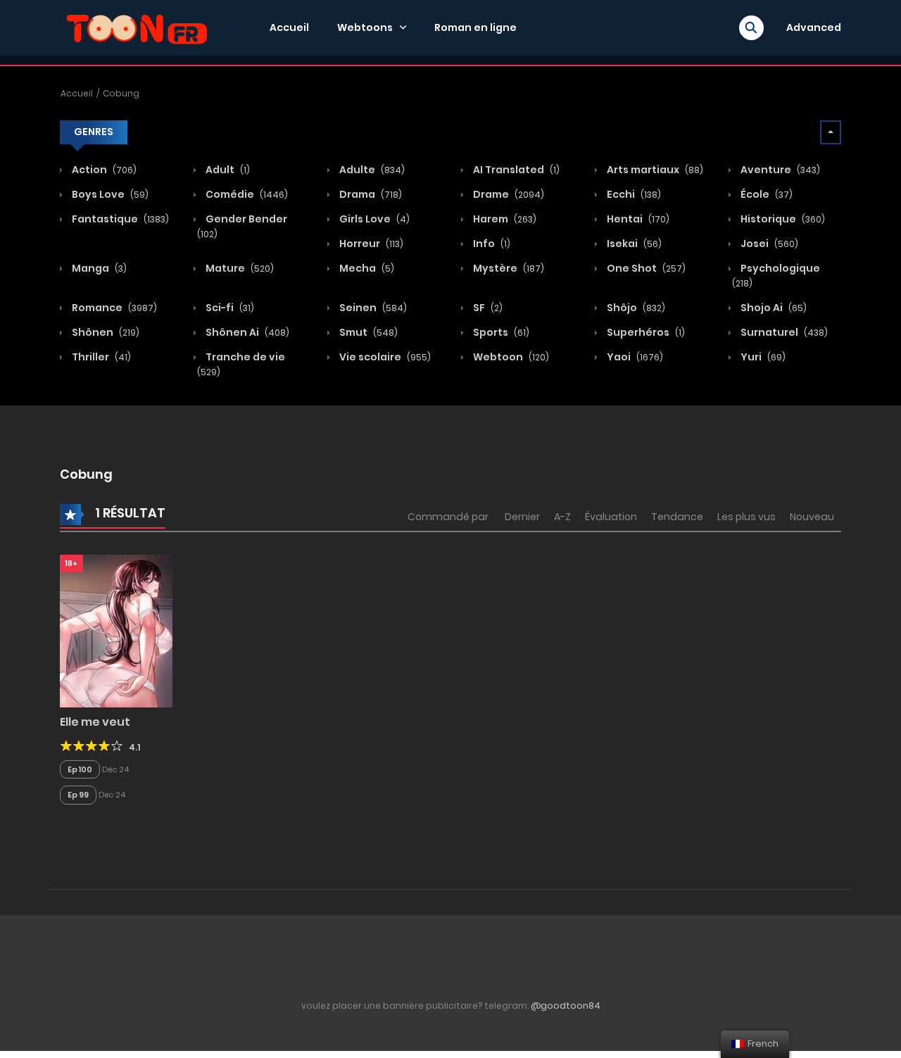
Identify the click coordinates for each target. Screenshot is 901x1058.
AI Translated (515, 170)
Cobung (121, 93)
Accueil (289, 27)
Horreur (370, 244)
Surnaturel (783, 332)
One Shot (645, 268)
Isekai (633, 244)
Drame (507, 194)
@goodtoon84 (565, 1006)
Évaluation (611, 517)
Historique (781, 219)
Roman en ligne (475, 27)
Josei (768, 244)
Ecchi (633, 194)
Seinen (372, 308)
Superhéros (645, 332)
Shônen (104, 332)
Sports (500, 332)
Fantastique (119, 219)
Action (103, 170)
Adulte (371, 170)
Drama (369, 194)
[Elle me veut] (116, 630)
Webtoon (510, 357)
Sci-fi (228, 308)
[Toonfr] (136, 27)
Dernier (522, 517)
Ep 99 (78, 794)
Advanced (813, 27)
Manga (98, 268)
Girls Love (373, 219)
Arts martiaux (654, 170)
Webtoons (365, 27)
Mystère (507, 268)
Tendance (677, 517)
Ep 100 (80, 769)
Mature (238, 268)
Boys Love (109, 194)
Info (490, 244)
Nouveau (812, 517)
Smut (367, 332)
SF (487, 308)
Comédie (245, 194)
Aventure (779, 170)
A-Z (562, 517)
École (765, 194)
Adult (226, 170)
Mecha (365, 268)
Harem (503, 219)
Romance (113, 308)
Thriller (100, 357)
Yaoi (634, 357)
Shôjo (635, 308)
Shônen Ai (246, 332)
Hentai (637, 219)
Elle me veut (95, 722)
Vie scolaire (384, 357)
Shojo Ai (772, 308)
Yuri (762, 357)
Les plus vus (746, 517)
